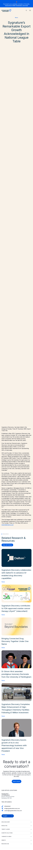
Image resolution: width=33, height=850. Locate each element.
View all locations (7, 802)
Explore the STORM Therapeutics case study (16, 5)
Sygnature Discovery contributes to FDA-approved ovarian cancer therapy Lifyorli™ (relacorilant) (16, 608)
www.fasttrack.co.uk (7, 525)
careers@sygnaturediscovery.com (13, 810)
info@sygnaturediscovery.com (12, 808)
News (16, 17)
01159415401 (7, 806)
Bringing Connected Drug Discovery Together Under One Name (15, 641)
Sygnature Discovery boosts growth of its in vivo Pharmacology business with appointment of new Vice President (14, 745)
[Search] (26, 10)
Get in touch (16, 781)
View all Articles (7, 545)
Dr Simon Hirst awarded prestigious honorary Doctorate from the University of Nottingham (16, 674)
